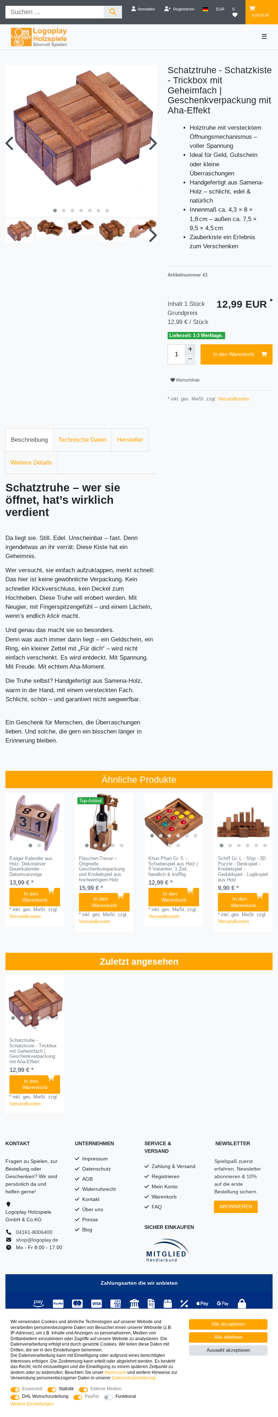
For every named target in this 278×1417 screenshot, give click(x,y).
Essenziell (32, 1388)
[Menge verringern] (190, 359)
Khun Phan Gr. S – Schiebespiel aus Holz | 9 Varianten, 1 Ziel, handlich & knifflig (173, 866)
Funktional (125, 1396)
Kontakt (91, 1199)
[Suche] (113, 12)
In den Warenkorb (233, 354)
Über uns (92, 1209)
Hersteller (130, 439)
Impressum (95, 1159)
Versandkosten (232, 399)
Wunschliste (187, 380)
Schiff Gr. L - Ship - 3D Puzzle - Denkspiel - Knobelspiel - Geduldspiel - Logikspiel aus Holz (243, 869)
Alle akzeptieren (228, 1324)
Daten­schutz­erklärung (133, 1377)
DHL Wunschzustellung (45, 1396)
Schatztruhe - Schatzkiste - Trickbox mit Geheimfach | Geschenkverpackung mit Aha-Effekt (33, 1051)
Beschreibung (29, 439)
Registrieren (166, 1176)
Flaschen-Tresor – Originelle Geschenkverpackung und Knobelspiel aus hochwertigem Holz (102, 869)
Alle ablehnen (228, 1337)
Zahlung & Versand (173, 1166)
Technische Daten (82, 439)
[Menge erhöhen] (190, 349)
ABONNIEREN (235, 1206)
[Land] (205, 9)
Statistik (66, 1388)
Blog (87, 1230)
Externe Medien (106, 1388)
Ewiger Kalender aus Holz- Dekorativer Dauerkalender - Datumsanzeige (30, 866)
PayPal (92, 1396)
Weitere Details (31, 462)
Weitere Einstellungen (32, 1403)
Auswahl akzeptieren (228, 1350)
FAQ (157, 1207)
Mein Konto (165, 1186)
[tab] (29, 440)
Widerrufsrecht (99, 1189)
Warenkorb (164, 1197)
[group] (34, 822)
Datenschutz (96, 1169)
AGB (87, 1179)
